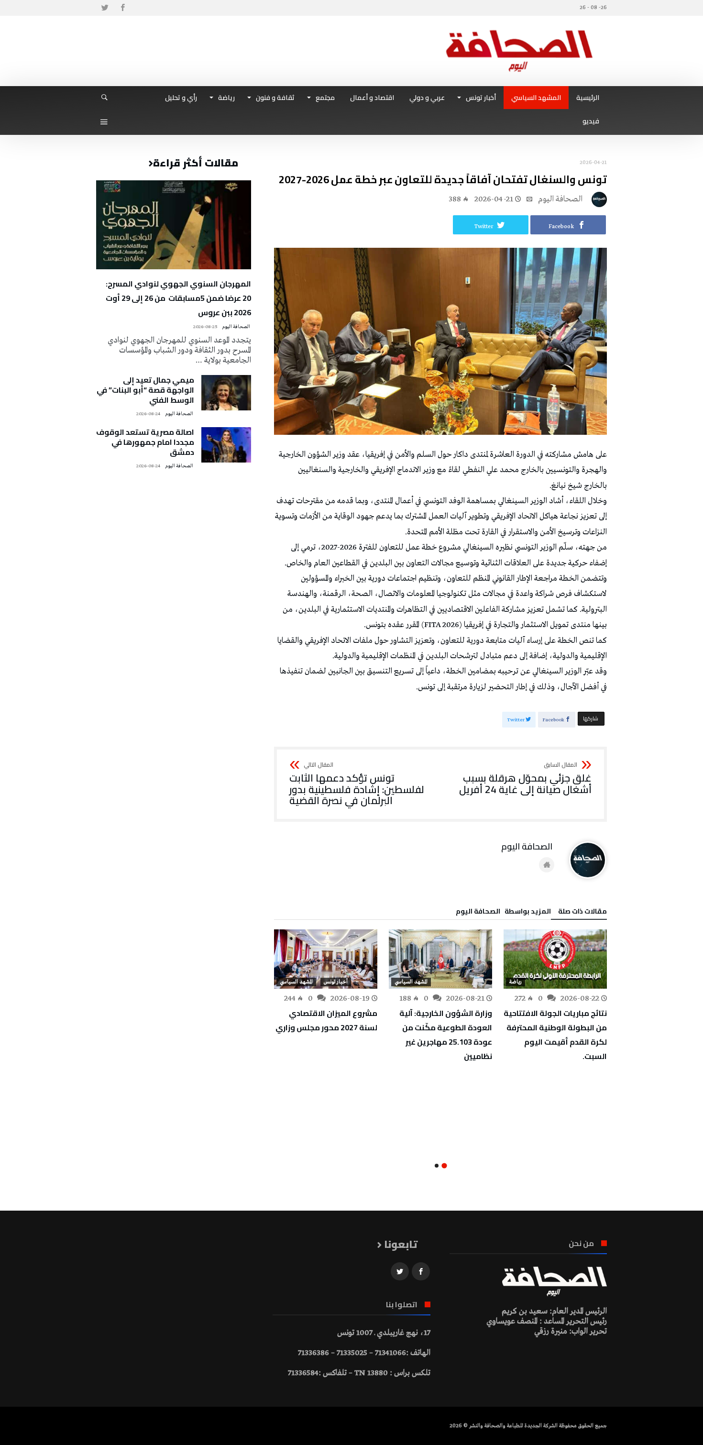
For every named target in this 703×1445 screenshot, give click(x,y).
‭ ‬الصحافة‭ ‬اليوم (561, 199)
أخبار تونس (336, 982)
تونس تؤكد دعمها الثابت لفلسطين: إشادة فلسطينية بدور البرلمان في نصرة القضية (356, 784)
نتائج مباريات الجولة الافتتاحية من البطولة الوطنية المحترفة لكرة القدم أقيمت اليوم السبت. (555, 1034)
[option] (555, 996)
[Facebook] (122, 8)
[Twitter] (104, 8)
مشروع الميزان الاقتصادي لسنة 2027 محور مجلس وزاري (326, 1020)
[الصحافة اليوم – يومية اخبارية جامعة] (519, 30)
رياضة (515, 982)
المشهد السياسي (411, 982)
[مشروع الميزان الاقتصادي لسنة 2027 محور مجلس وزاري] (325, 959)
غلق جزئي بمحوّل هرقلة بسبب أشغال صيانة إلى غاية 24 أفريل (525, 778)
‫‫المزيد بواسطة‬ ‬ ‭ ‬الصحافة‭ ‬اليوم (503, 912)
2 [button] (437, 1166)
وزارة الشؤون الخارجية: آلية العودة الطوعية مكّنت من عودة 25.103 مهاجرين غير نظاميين (445, 1034)
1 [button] (444, 1166)
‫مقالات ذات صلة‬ (582, 912)
